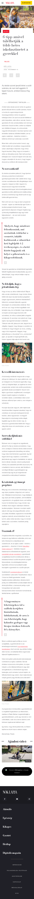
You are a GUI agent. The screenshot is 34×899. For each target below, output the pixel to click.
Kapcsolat (17, 882)
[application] (17, 753)
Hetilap (7, 844)
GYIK (17, 893)
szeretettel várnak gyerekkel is (11, 554)
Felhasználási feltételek (17, 870)
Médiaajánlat (17, 887)
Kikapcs (7, 826)
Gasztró (7, 835)
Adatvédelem (17, 876)
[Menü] (2, 3)
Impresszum (17, 864)
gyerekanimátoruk (16, 572)
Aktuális (6, 31)
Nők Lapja (10, 3)
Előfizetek (26, 3)
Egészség (7, 818)
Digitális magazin (12, 852)
